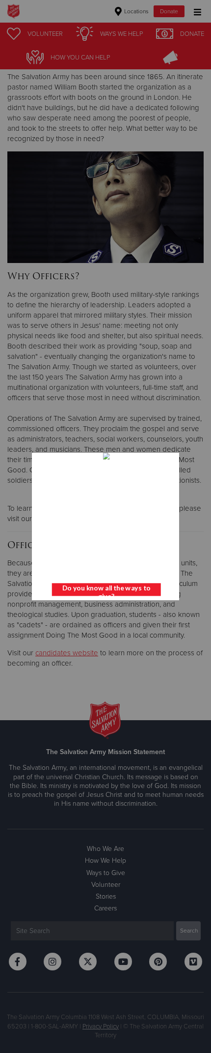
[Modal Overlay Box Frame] (105, 526)
